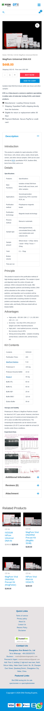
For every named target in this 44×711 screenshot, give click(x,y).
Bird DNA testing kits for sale (22, 680)
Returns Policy (22, 627)
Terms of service (22, 616)
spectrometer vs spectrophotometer (22, 683)
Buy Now (29, 75)
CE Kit (16, 55)
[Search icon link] (3, 12)
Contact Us (22, 624)
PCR (13, 160)
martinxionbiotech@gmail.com (29, 659)
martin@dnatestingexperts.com (26, 656)
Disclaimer (22, 630)
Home (4, 55)
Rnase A (9, 377)
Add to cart (30, 81)
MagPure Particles (12, 362)
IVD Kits (10, 55)
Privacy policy (22, 619)
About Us (22, 622)
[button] (37, 25)
